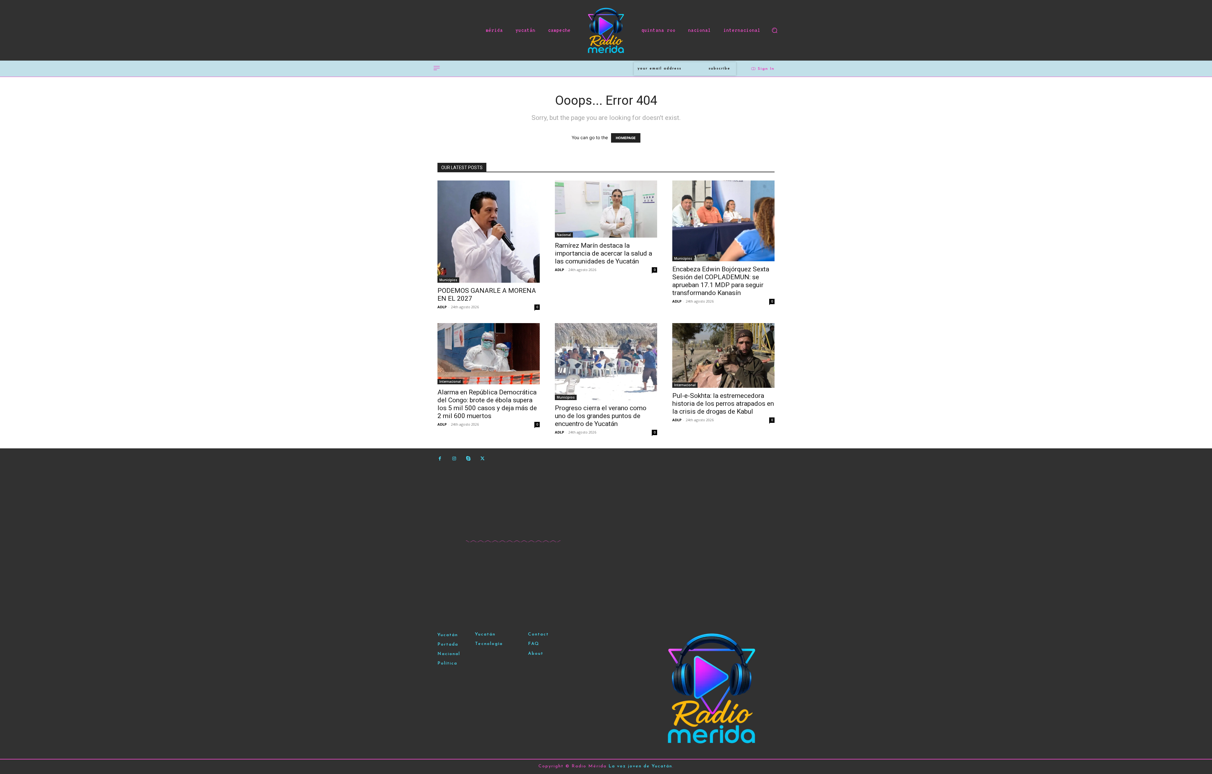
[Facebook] (439, 458)
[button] (774, 30)
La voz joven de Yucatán (640, 766)
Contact (538, 634)
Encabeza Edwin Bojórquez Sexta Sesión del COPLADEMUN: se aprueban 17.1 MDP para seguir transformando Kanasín (720, 281)
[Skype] (468, 458)
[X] (482, 458)
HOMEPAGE (626, 138)
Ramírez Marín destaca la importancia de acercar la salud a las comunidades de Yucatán (603, 253)
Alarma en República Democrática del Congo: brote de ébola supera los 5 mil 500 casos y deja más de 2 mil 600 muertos (487, 404)
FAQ (533, 643)
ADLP (442, 306)
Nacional (564, 235)
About (536, 653)
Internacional (450, 381)
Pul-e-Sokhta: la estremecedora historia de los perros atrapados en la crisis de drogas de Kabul (723, 403)
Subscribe (719, 68)
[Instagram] (454, 458)
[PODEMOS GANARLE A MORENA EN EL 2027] (488, 231)
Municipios (448, 280)
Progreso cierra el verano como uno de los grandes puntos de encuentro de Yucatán (600, 416)
